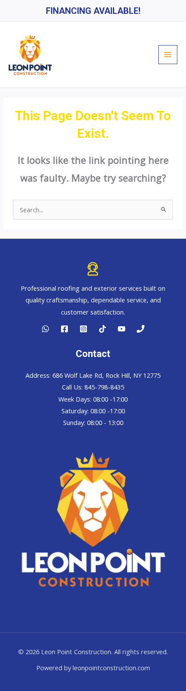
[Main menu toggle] (167, 54)
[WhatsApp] (45, 329)
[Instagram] (83, 329)
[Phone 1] (140, 329)
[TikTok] (102, 329)
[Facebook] (64, 329)
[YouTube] (121, 329)
